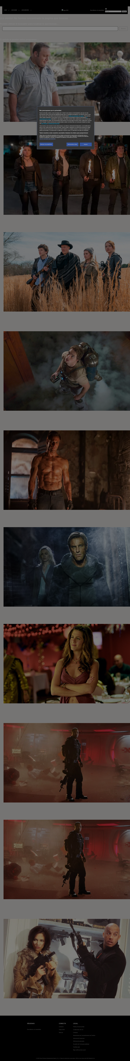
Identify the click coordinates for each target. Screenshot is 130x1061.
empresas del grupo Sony (53, 123)
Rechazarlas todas (72, 144)
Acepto (86, 144)
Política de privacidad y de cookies (76, 116)
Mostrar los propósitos (46, 144)
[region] (65, 127)
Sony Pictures (44, 123)
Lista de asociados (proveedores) (47, 138)
